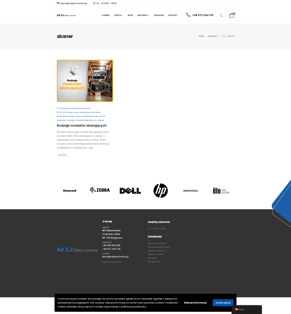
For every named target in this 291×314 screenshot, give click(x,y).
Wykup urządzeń (156, 254)
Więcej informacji (195, 302)
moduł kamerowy (89, 116)
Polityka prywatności (112, 262)
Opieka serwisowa (157, 250)
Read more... (63, 155)
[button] (221, 16)
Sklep (130, 15)
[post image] (85, 81)
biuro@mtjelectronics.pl (115, 256)
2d (64, 112)
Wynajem (159, 15)
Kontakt (173, 15)
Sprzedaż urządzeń (157, 243)
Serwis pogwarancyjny (159, 247)
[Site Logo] (66, 15)
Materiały (142, 15)
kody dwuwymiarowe (84, 112)
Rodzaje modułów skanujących (75, 108)
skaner (101, 120)
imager (69, 112)
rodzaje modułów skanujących (82, 120)
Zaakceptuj (223, 302)
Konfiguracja (154, 261)
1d (61, 112)
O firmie (105, 15)
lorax (77, 116)
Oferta (117, 15)
